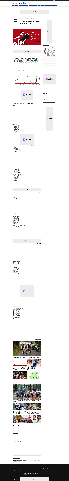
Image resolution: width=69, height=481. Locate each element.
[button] (55, 5)
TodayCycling (46, 105)
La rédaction (21, 429)
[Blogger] (43, 471)
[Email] (21, 27)
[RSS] (53, 0)
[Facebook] (51, 0)
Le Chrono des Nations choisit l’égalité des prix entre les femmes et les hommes (19, 335)
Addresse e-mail (45, 99)
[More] (23, 27)
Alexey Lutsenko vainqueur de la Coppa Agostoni (32, 61)
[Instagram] (52, 0)
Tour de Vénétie (17, 18)
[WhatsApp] (19, 27)
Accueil (14, 18)
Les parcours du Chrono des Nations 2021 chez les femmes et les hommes (34, 335)
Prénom (44, 96)
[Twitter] (54, 0)
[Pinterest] (17, 27)
